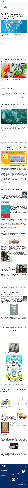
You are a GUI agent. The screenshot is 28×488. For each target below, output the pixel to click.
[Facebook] (25, 471)
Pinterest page (7, 274)
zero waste (23, 101)
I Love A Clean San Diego (17, 186)
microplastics (12, 142)
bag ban (2, 384)
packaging (16, 287)
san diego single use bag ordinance (5, 385)
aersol (2, 460)
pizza (15, 460)
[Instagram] (23, 472)
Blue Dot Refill (18, 263)
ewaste (9, 460)
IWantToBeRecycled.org (14, 249)
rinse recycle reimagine (13, 288)
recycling (25, 142)
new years (12, 460)
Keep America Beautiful (20, 224)
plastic (10, 101)
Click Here (2, 182)
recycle (2, 288)
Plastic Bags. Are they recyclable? (10, 293)
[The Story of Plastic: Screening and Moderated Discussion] (14, 158)
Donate (13, 474)
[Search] (14, 476)
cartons (5, 460)
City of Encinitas (3, 101)
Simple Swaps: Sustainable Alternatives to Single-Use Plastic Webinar (12, 16)
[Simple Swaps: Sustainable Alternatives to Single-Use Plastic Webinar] (14, 26)
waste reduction (15, 101)
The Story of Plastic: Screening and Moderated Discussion (14, 148)
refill (5, 288)
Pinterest (20, 287)
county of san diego (4, 142)
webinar (19, 101)
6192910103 (18, 473)
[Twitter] (23, 471)
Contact (13, 473)
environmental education (9, 186)
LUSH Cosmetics (14, 254)
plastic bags (17, 384)
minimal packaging (11, 287)
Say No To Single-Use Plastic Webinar (13, 60)
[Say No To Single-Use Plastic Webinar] (14, 70)
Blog (12, 472)
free (7, 101)
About (12, 466)
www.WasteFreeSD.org (4, 278)
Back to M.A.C (3, 262)
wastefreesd (13, 385)
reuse (25, 186)
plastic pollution (21, 142)
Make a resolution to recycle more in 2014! (13, 390)
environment (3, 186)
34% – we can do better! (11, 190)
